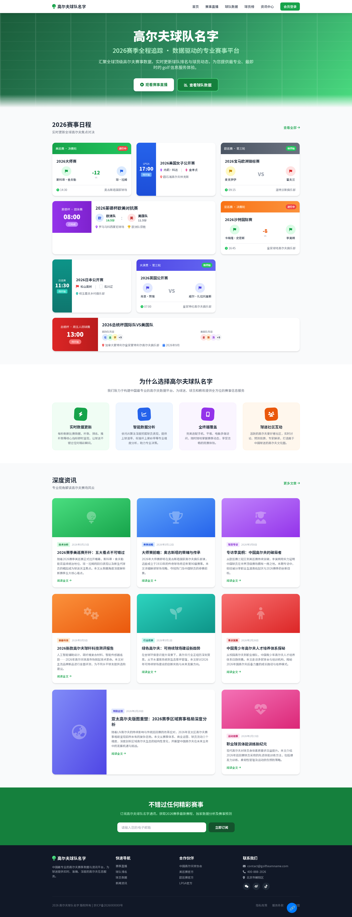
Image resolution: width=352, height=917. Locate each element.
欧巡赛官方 (186, 877)
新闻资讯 (121, 883)
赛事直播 (211, 6)
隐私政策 (261, 905)
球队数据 (231, 6)
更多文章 (290, 483)
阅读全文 (62, 580)
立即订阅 (221, 827)
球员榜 (249, 6)
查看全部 (290, 127)
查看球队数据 (200, 84)
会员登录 (290, 6)
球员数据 (121, 877)
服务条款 (278, 905)
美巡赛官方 (186, 872)
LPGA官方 (185, 883)
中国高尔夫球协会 (190, 866)
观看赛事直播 (156, 84)
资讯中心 (267, 6)
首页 (195, 6)
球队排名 (121, 872)
